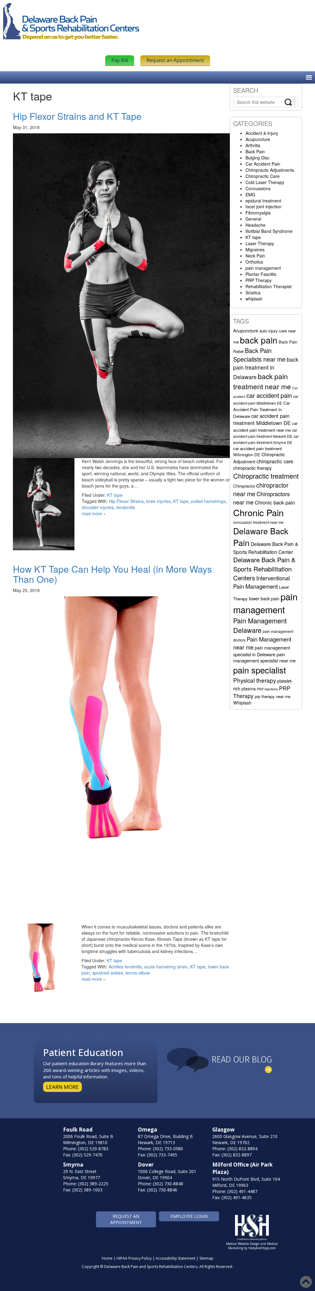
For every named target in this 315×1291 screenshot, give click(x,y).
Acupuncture (257, 139)
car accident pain (269, 395)
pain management (263, 268)
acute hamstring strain (166, 966)
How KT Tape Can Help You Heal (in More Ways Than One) (112, 574)
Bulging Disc (257, 158)
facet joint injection (263, 206)
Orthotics (254, 262)
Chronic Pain (258, 512)
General (253, 219)
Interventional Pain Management (261, 582)
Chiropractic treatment (266, 476)
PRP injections (267, 689)
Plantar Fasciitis (260, 274)
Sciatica (253, 292)
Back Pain (255, 151)
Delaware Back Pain (260, 536)
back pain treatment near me (262, 381)
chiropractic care (275, 461)
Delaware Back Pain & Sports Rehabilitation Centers (264, 568)
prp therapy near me (272, 696)
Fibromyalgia (258, 213)
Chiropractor (244, 486)
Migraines (255, 249)
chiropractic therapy (252, 468)
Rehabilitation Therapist (268, 286)
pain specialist (259, 670)
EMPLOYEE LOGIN (189, 1216)
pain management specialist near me (264, 657)
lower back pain (264, 598)
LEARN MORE (62, 1086)
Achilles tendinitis (125, 966)
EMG (250, 194)
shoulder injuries (98, 507)
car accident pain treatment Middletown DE (262, 419)
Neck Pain (255, 256)
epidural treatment (263, 201)
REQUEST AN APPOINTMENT (126, 1219)
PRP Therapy (258, 280)
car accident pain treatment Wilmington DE (257, 451)
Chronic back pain (275, 502)
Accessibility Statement (175, 1258)
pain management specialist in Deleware (261, 650)
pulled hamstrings (208, 501)
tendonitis (125, 507)
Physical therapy (254, 680)
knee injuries (158, 501)
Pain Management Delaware (260, 625)
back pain (258, 340)
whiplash (253, 299)
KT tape (114, 495)
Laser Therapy (259, 243)
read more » (94, 513)
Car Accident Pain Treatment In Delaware (261, 409)
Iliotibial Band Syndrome (269, 231)
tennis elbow (138, 973)
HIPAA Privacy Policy (134, 1258)
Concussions (257, 188)
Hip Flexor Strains (126, 501)
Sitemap (206, 1258)
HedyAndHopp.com (262, 1248)
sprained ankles (107, 973)
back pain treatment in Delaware (265, 368)
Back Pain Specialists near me (259, 354)
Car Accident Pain (262, 164)
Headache (255, 225)
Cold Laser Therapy (264, 182)
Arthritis (252, 145)
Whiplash (242, 702)
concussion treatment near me (258, 522)
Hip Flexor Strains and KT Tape (77, 116)
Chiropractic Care (262, 176)
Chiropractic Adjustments (269, 170)
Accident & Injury (261, 133)
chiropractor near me (261, 489)
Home (107, 1258)
